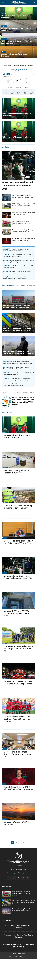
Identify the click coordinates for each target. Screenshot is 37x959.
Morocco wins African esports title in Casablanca (17, 115)
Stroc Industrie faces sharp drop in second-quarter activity (18, 506)
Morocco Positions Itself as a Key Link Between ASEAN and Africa (18, 542)
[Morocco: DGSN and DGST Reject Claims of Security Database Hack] (6, 197)
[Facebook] (9, 878)
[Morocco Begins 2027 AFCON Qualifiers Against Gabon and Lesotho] (6, 223)
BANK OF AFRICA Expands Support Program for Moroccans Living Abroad (17, 249)
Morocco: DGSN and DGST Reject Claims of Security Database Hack (18, 613)
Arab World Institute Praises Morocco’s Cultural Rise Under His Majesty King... (17, 384)
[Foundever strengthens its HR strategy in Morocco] (18, 460)
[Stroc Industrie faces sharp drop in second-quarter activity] (18, 495)
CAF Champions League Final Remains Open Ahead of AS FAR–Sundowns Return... (17, 277)
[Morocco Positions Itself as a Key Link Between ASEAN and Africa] (18, 530)
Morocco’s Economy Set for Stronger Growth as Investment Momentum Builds (23, 902)
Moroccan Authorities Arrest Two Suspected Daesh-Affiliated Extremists (18, 352)
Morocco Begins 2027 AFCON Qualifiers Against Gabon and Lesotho (21, 223)
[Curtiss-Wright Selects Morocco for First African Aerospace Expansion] (18, 300)
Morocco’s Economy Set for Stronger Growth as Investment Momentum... (17, 329)
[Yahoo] (28, 878)
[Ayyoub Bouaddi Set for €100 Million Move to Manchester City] (6, 241)
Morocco (4, 13)
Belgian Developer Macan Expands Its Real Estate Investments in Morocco (18, 255)
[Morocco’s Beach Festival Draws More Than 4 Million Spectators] (6, 215)
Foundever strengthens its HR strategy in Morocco (17, 471)
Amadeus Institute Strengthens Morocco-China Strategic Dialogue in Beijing (16, 379)
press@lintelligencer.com (22, 873)
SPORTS (6, 277)
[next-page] (23, 842)
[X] (23, 878)
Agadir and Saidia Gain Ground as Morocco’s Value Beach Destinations (16, 368)
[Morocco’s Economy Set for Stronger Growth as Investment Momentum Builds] (18, 323)
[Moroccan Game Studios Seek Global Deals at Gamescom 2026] (18, 165)
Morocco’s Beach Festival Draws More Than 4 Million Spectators (18, 682)
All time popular (31, 285)
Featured (23, 285)
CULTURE (18, 392)
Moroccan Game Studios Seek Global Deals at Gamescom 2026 (18, 185)
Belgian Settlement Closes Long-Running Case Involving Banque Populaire (18, 261)
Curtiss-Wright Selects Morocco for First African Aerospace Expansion (17, 306)
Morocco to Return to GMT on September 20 (17, 823)
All (17, 285)
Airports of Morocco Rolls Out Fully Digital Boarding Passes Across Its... (18, 373)
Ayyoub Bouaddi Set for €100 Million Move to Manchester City (18, 788)
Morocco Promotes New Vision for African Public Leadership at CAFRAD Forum (23, 400)
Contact (14, 953)
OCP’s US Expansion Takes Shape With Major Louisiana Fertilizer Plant (18, 648)
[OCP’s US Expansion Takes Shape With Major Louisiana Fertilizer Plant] (6, 206)
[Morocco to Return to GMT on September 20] (18, 811)
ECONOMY (4, 26)
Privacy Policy (21, 953)
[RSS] (18, 878)
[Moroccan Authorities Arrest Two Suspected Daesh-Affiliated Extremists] (18, 346)
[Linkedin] (14, 878)
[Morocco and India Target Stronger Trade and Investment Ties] (6, 232)
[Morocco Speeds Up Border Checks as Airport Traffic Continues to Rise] (6, 911)
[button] (3, 2)
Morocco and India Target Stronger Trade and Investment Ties (18, 754)
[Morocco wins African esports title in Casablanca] (18, 108)
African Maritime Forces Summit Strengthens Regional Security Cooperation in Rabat (17, 362)
